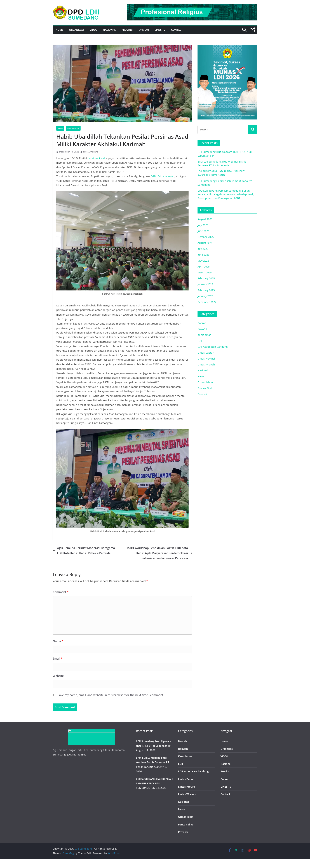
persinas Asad (96, 158)
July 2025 (203, 248)
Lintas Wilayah (206, 364)
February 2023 (206, 290)
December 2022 (207, 302)
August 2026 (205, 219)
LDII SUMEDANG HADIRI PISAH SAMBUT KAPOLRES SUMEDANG (154, 783)
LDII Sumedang (90, 151)
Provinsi (127, 29)
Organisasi (76, 29)
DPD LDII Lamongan (162, 176)
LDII (200, 340)
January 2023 (205, 296)
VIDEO (93, 29)
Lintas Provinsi (206, 358)
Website (58, 676)
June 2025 (203, 254)
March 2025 (205, 272)
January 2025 (205, 284)
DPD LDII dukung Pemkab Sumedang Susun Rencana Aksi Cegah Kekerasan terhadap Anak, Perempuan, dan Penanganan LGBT (226, 194)
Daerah (144, 29)
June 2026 (203, 231)
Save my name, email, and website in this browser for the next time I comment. (111, 695)
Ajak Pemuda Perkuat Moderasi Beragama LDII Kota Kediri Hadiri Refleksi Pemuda (86, 550)
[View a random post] (253, 29)
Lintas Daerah (206, 352)
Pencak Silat (205, 388)
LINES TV (160, 29)
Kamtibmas (204, 335)
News (60, 128)
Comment (61, 592)
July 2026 (203, 225)
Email (57, 659)
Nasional (109, 29)
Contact (177, 29)
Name (58, 641)
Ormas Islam (73, 128)
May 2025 (203, 260)
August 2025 (205, 243)
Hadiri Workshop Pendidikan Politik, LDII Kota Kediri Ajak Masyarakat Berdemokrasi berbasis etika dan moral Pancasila (157, 553)
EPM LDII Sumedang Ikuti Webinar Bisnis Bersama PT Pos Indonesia (152, 762)
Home (59, 29)
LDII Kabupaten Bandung (213, 346)
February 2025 (206, 278)
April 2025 (204, 266)
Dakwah (202, 329)
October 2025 (206, 237)
